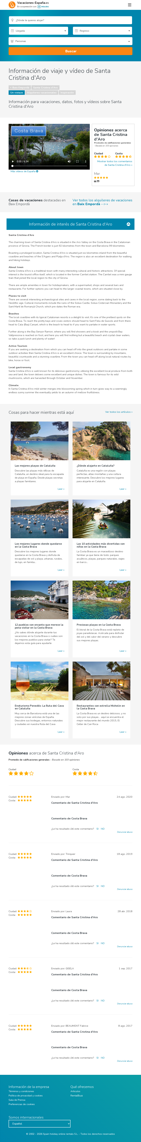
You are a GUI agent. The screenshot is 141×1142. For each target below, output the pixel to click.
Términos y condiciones (21, 1091)
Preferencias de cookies (22, 1104)
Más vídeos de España (23, 171)
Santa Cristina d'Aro (45, 87)
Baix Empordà (20, 87)
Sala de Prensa (17, 1100)
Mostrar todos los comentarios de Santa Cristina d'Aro (114, 163)
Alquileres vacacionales (42, 92)
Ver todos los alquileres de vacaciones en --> (102, 202)
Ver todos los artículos (118, 412)
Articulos (75, 1091)
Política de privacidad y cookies (26, 1095)
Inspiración (67, 92)
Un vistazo (16, 92)
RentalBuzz (76, 1095)
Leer (60, 489)
